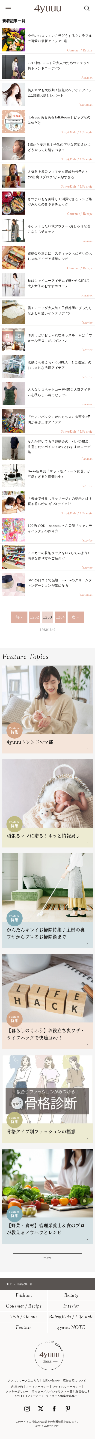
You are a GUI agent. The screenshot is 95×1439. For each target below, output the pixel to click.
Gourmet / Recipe (24, 1306)
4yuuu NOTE (71, 1328)
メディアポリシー (37, 1387)
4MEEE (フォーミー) (29, 1396)
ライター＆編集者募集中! (62, 1396)
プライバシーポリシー (66, 1387)
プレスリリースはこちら (23, 1380)
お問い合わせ (51, 1380)
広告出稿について (74, 1380)
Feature (24, 1328)
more (47, 1258)
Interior (71, 1306)
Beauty (71, 1295)
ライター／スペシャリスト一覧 (52, 1391)
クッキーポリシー (17, 1391)
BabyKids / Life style (71, 1317)
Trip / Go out (23, 1317)
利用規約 (17, 1387)
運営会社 (81, 1391)
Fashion (24, 1295)
